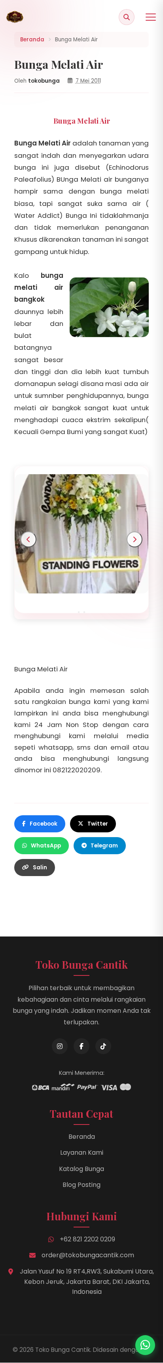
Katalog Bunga (81, 1168)
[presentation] (28, 539)
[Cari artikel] (127, 17)
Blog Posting (81, 1184)
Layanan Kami (81, 1152)
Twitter (97, 824)
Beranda (81, 1136)
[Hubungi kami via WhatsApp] (145, 1345)
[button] (79, 612)
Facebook (43, 824)
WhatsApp (46, 845)
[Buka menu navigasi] (150, 17)
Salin (40, 867)
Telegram (104, 845)
